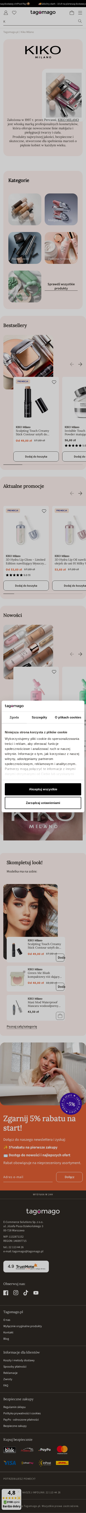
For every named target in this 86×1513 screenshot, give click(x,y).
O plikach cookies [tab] (68, 717)
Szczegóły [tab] (39, 717)
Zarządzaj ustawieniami (43, 803)
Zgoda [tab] (14, 717)
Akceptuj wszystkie (43, 789)
